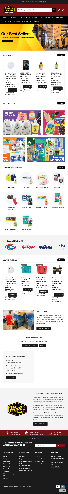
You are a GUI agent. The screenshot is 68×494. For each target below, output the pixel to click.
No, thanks (34, 261)
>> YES (34, 257)
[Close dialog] (45, 228)
